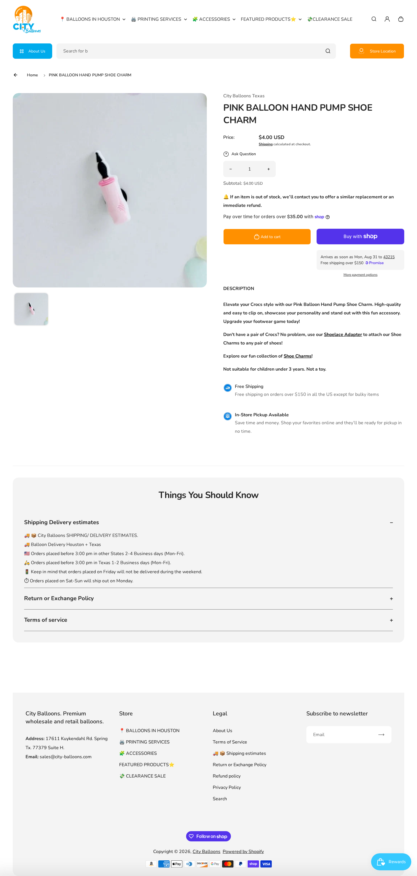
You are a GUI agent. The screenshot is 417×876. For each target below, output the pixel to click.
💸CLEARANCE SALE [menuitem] (329, 19)
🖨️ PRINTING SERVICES (144, 742)
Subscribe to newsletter (337, 713)
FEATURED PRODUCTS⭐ (146, 765)
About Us (36, 51)
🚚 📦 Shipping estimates (239, 753)
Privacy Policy (227, 787)
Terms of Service (230, 742)
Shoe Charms (297, 356)
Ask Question (243, 154)
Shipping (266, 144)
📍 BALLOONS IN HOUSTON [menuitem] (90, 19)
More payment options (361, 274)
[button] (31, 309)
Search (220, 799)
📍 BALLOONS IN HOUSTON (149, 731)
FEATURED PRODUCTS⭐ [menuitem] (268, 19)
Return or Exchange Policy (239, 765)
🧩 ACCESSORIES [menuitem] (211, 19)
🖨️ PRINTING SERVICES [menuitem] (156, 19)
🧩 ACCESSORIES (138, 753)
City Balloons (206, 851)
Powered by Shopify (243, 851)
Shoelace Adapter (343, 334)
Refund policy (227, 776)
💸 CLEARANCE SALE (142, 776)
